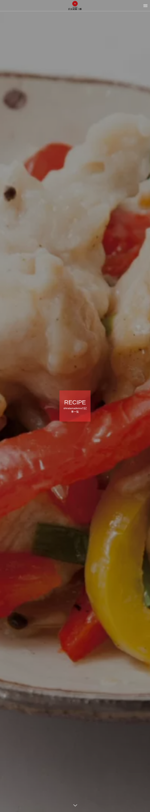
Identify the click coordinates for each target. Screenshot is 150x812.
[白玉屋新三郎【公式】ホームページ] (75, 5)
